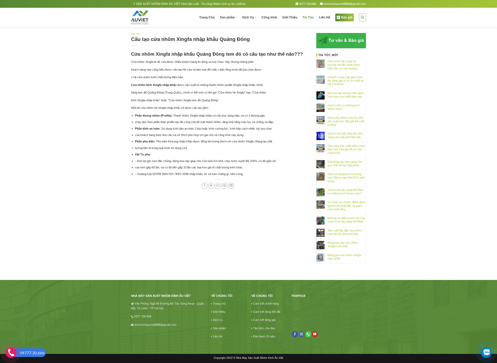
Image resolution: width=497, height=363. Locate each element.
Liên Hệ (324, 17)
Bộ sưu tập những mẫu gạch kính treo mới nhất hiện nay (346, 94)
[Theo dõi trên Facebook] (295, 334)
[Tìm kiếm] (362, 17)
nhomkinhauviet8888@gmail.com (344, 3)
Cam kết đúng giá (264, 319)
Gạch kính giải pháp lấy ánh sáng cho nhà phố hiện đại (345, 135)
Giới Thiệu (289, 17)
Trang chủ (219, 303)
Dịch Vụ (248, 17)
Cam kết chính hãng (266, 303)
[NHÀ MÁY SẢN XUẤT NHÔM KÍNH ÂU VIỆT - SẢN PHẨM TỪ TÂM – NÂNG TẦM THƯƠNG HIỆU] (153, 17)
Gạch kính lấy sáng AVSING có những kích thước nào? (346, 191)
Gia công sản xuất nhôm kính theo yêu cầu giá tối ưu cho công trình (346, 149)
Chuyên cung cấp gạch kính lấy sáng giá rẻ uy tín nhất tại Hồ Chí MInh (346, 80)
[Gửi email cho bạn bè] (218, 186)
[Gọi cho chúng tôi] (308, 334)
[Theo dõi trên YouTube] (315, 334)
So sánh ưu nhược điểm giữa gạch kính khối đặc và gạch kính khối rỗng (346, 205)
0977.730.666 (307, 3)
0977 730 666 (142, 316)
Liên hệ (217, 336)
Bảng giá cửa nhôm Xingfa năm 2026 (344, 256)
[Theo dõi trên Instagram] (301, 334)
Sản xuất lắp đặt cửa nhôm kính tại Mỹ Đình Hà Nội (345, 232)
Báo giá (346, 17)
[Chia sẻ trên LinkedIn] (231, 186)
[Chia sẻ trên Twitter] (211, 186)
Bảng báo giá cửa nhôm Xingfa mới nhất (343, 244)
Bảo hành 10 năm (264, 336)
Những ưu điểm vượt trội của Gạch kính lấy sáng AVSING (346, 219)
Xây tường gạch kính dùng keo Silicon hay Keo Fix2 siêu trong (346, 177)
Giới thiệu (219, 311)
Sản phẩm (227, 17)
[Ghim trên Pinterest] (225, 186)
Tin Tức (308, 17)
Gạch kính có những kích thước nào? (344, 107)
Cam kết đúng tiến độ (266, 311)
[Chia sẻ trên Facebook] (205, 186)
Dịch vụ (218, 319)
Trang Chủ (207, 17)
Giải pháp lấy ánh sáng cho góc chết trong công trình (345, 163)
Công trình (269, 17)
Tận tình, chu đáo (264, 328)
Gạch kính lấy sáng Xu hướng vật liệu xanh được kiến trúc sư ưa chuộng (344, 65)
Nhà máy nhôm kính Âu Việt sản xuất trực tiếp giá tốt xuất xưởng (346, 121)
